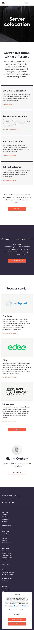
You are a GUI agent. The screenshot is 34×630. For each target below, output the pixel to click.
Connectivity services (8, 572)
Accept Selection (17, 619)
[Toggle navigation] (31, 2)
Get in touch (17, 472)
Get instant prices (17, 260)
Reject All (17, 614)
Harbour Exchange (7, 557)
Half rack (4, 538)
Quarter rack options (10, 130)
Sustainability (5, 519)
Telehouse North (6, 555)
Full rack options (9, 180)
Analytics (17, 606)
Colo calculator (6, 542)
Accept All (17, 623)
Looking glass (6, 581)
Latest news (5, 517)
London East (5, 551)
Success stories (6, 525)
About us (4, 514)
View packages (7, 104)
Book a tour (5, 564)
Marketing (26, 606)
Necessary (9, 606)
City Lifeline (5, 560)
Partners (22, 610)
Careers (4, 521)
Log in (26, 3)
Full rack (4, 540)
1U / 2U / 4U (5, 533)
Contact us (17, 208)
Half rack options (9, 155)
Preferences (14, 610)
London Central (6, 553)
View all (17, 429)
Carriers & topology (7, 574)
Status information (7, 578)
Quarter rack (5, 536)
